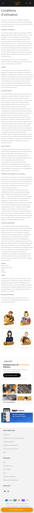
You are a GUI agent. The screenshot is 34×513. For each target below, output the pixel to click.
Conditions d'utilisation (9, 476)
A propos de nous (7, 465)
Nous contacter (7, 469)
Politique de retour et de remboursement (14, 438)
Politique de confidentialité (12, 506)
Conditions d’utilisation (24, 506)
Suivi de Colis (6, 434)
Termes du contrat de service (10, 449)
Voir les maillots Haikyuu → (17, 509)
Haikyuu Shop (12, 503)
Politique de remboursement (10, 480)
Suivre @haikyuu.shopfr (12, 375)
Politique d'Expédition (9, 441)
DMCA (4, 452)
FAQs (4, 473)
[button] (3, 3)
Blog (4, 462)
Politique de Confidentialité (10, 445)
